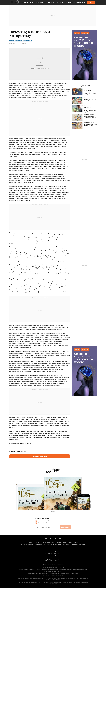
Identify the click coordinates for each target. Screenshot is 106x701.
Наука (78, 2)
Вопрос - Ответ (49, 2)
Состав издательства (48, 542)
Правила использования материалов (31, 544)
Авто (84, 2)
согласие (42, 520)
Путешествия (62, 2)
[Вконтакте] (50, 538)
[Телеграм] (60, 538)
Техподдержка (62, 546)
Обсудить (25, 43)
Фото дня (39, 2)
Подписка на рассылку (42, 518)
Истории (71, 2)
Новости (25, 2)
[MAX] (46, 538)
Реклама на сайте (61, 542)
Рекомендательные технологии (48, 546)
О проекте (30, 542)
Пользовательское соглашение (52, 544)
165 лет (91, 2)
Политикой (41, 522)
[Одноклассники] (55, 538)
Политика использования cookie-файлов (74, 544)
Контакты (37, 542)
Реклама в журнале (73, 542)
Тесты (31, 2)
